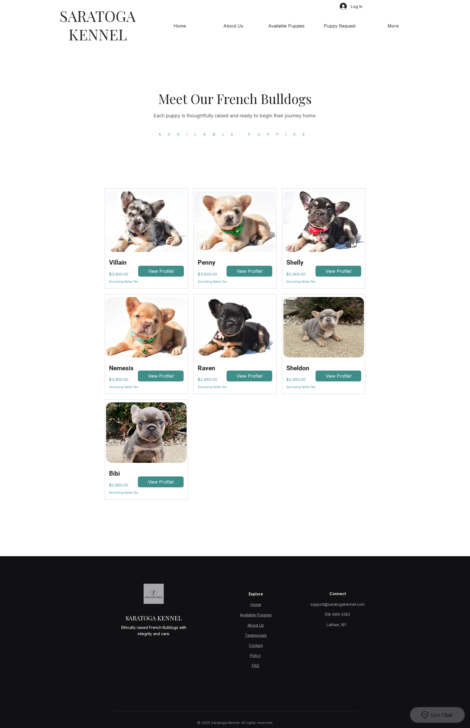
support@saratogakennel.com (337, 604)
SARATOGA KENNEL (98, 24)
